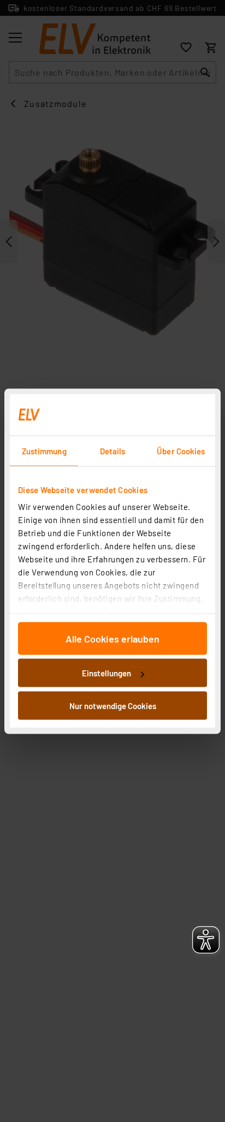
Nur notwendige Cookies (112, 705)
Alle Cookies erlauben (112, 638)
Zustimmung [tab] (44, 450)
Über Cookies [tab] (181, 450)
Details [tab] (113, 450)
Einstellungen (106, 673)
